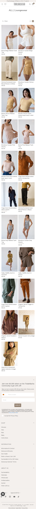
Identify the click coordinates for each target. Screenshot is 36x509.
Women (3, 427)
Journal (3, 483)
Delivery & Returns (7, 451)
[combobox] (4, 394)
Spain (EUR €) (15, 493)
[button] (33, 4)
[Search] (29, 4)
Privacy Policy (11, 412)
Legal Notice (18, 507)
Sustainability (5, 472)
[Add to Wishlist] (16, 27)
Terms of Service (11, 507)
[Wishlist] (5, 4)
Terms (16, 412)
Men (2, 430)
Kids (2, 432)
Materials (4, 475)
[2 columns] (30, 21)
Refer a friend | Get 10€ (8, 456)
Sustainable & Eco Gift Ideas (9, 459)
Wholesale (4, 478)
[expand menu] (2, 4)
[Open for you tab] (3, 494)
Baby (2, 435)
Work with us (5, 486)
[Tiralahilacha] (19, 4)
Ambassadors (5, 480)
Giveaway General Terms (8, 462)
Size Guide (4, 454)
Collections (4, 438)
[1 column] (33, 21)
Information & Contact (7, 448)
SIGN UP (17, 405)
